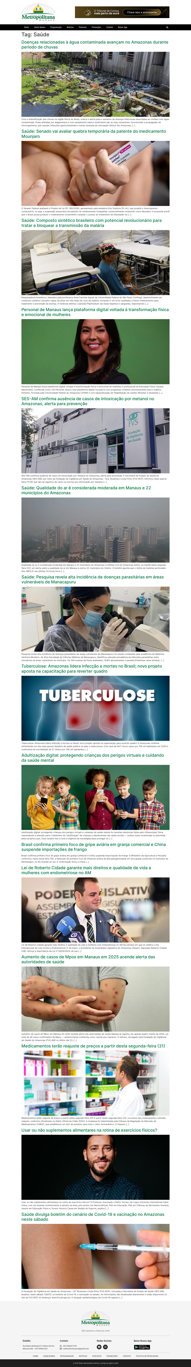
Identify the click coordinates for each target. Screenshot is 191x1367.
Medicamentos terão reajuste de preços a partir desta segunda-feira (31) (93, 1046)
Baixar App (122, 27)
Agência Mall (113, 1363)
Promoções (96, 27)
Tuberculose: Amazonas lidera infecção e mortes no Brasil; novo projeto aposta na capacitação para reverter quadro (91, 669)
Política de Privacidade (147, 1356)
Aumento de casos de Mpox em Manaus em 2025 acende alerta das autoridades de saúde (88, 959)
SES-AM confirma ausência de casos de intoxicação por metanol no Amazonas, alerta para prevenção (87, 401)
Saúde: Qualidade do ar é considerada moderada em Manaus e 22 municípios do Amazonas (86, 490)
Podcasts (83, 27)
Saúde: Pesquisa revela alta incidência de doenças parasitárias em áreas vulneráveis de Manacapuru (92, 579)
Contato (109, 27)
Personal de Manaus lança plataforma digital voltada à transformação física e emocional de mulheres (95, 312)
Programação (56, 27)
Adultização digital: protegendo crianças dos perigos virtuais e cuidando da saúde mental (92, 758)
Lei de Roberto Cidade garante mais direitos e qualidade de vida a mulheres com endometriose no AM (86, 870)
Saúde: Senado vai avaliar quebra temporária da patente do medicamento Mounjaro (93, 134)
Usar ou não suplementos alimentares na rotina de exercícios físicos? (89, 1130)
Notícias (70, 27)
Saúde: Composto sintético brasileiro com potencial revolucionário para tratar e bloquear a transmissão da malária (91, 223)
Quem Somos (39, 27)
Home (26, 27)
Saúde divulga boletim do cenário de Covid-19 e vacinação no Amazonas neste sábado (92, 1217)
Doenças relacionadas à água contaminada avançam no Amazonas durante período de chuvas (94, 45)
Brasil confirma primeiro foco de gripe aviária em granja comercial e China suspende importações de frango (93, 847)
